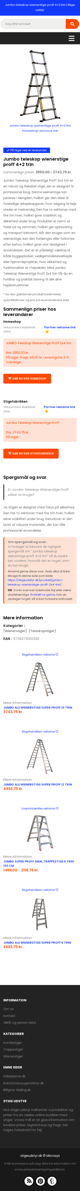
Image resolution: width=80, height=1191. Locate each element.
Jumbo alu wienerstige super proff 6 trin (37, 942)
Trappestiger (13, 1049)
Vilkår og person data (19, 1022)
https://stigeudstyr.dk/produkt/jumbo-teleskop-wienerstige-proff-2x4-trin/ (35, 582)
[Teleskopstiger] (42, 631)
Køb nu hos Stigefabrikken (33, 453)
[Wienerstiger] (15, 631)
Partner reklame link (60, 327)
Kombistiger (12, 1042)
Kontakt (9, 1016)
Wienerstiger (13, 1056)
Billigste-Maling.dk (17, 1090)
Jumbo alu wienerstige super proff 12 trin (37, 784)
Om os (8, 1009)
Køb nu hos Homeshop (29, 378)
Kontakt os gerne (42, 594)
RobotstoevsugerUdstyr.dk (23, 1083)
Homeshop (12, 321)
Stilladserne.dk (14, 1076)
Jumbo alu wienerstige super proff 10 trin (37, 707)
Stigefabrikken (15, 401)
